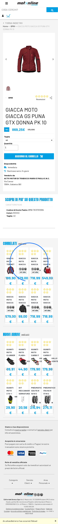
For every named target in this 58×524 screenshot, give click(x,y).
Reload (34, 521)
